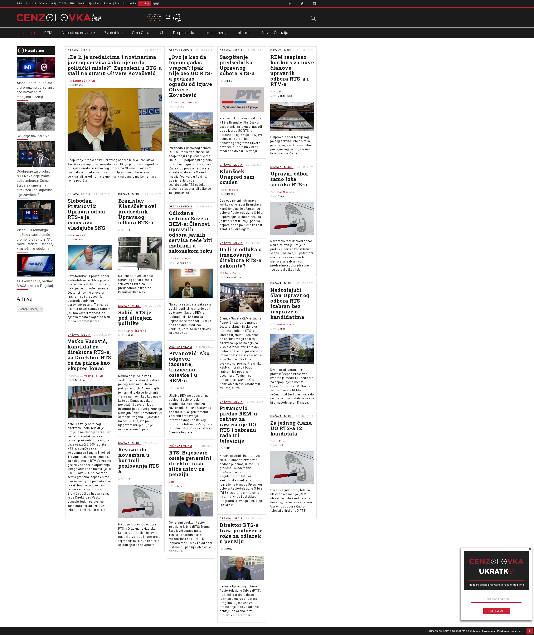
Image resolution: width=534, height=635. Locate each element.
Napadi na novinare (78, 32)
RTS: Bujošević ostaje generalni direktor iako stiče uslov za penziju (190, 463)
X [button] (530, 631)
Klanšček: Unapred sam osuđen (237, 177)
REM (48, 32)
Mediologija (85, 3)
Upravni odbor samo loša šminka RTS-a (289, 179)
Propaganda (183, 32)
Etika (73, 3)
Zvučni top (113, 32)
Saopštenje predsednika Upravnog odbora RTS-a (237, 65)
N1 (161, 32)
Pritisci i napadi (26, 3)
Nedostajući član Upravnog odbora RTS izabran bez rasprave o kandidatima (290, 303)
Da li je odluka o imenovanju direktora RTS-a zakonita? (241, 257)
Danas (79, 85)
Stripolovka (129, 3)
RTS (229, 81)
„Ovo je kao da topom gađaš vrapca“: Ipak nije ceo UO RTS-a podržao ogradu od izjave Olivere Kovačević (191, 76)
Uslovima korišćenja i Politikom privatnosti (496, 631)
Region (108, 3)
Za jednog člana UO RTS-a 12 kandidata (291, 428)
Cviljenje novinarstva (33, 136)
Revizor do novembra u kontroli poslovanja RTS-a (139, 460)
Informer (244, 32)
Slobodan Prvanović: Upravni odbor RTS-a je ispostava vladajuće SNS (87, 214)
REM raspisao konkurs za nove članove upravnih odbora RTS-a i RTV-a (292, 70)
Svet (117, 3)
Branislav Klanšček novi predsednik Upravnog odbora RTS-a (137, 211)
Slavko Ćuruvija (274, 32)
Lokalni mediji (215, 32)
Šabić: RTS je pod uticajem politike (135, 318)
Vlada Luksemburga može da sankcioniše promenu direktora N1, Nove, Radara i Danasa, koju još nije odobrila (35, 239)
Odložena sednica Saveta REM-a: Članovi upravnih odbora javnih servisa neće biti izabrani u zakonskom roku (191, 232)
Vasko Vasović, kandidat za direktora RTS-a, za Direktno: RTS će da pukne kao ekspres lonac (89, 355)
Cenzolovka (285, 96)
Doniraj (144, 3)
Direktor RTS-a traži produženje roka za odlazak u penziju (241, 533)
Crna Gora (140, 32)
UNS (280, 445)
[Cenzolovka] (59, 17)
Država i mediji (47, 3)
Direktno (80, 380)
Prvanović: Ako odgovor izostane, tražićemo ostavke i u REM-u (189, 367)
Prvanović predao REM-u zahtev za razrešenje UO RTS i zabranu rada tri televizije (238, 424)
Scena (98, 3)
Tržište (63, 3)
